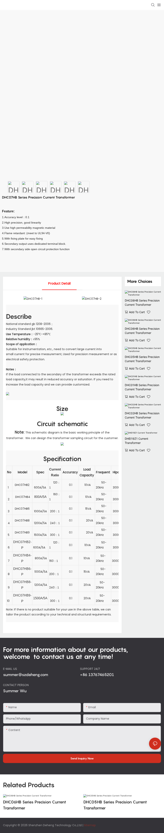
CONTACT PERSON (16, 685)
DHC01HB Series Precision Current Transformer (142, 387)
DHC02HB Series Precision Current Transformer (142, 415)
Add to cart (137, 312)
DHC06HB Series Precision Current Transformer (142, 331)
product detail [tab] (59, 283)
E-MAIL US (10, 668)
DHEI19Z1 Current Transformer (136, 440)
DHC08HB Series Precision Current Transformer (142, 302)
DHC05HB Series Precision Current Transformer (142, 359)
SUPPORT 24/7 (90, 668)
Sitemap (90, 825)
